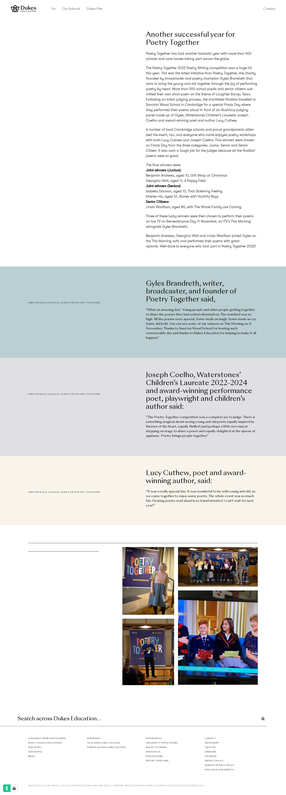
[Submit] (263, 719)
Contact (269, 9)
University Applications (162, 743)
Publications (154, 756)
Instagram (212, 743)
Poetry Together (157, 761)
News (31, 756)
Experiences (154, 738)
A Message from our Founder (47, 738)
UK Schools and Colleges (103, 743)
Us (53, 9)
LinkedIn (210, 752)
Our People (35, 752)
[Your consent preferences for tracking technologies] (14, 788)
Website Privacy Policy (220, 765)
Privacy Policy (214, 761)
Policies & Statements (219, 770)
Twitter (210, 747)
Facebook (211, 756)
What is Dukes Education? (45, 743)
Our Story (35, 747)
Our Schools (71, 9)
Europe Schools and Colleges (106, 747)
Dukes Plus (95, 9)
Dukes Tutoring (156, 747)
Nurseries (93, 738)
